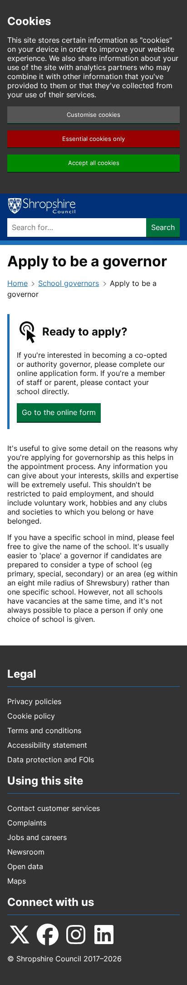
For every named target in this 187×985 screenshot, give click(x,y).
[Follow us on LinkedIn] (104, 934)
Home (17, 283)
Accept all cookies (93, 163)
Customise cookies (93, 114)
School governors (68, 283)
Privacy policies (34, 701)
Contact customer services (53, 808)
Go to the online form (59, 412)
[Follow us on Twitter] (19, 934)
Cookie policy (31, 715)
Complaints (26, 822)
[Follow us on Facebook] (47, 934)
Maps (16, 880)
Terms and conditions (44, 730)
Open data (25, 866)
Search (163, 227)
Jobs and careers (37, 837)
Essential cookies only (93, 138)
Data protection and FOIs (50, 759)
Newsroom (25, 851)
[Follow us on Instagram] (76, 934)
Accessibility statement (47, 745)
